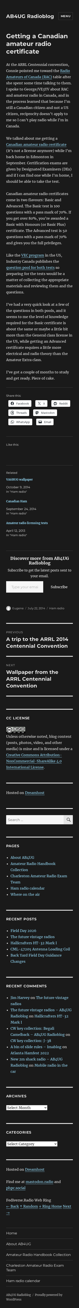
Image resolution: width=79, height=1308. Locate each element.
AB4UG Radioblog (30, 16)
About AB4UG (22, 857)
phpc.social (15, 1188)
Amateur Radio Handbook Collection (38, 1255)
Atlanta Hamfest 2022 (30, 1053)
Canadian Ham (16, 501)
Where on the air (25, 894)
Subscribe (59, 587)
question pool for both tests (30, 267)
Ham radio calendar (28, 888)
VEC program (32, 255)
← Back (12, 1206)
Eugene (18, 608)
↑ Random (29, 1206)
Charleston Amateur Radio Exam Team (35, 1267)
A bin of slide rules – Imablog (36, 1047)
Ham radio (56, 608)
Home (11, 1233)
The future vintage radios (33, 937)
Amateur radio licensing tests (27, 523)
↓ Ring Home (50, 1206)
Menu (65, 16)
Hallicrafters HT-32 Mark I (34, 943)
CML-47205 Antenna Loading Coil (40, 949)
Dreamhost (35, 793)
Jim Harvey (20, 997)
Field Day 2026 (23, 930)
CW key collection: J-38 (31, 1040)
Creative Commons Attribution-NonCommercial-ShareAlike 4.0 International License (34, 761)
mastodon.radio (39, 1182)
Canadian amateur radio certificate (36, 144)
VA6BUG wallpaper (19, 479)
